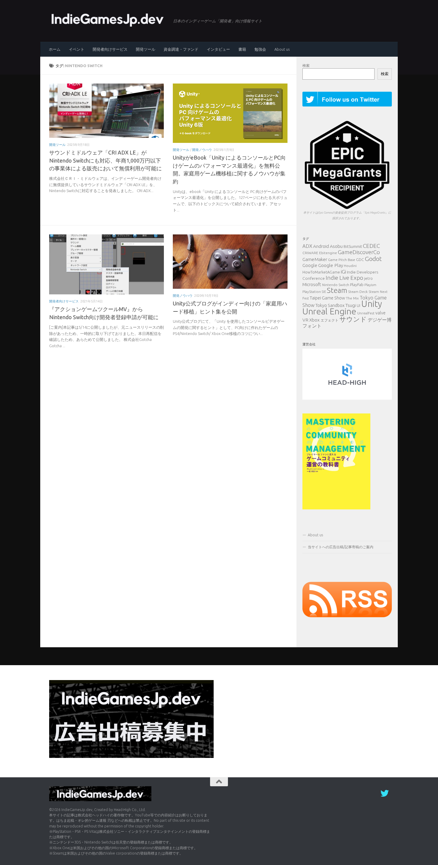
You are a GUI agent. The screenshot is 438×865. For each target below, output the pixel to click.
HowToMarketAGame (321, 272)
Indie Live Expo (344, 277)
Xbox (314, 319)
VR (305, 319)
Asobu (336, 246)
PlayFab (357, 284)
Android (321, 246)
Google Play (330, 265)
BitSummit (353, 246)
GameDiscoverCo (359, 252)
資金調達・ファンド (181, 49)
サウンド (353, 319)
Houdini (350, 266)
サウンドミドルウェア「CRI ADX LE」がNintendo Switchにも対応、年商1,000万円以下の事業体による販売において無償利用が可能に (105, 160)
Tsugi (350, 305)
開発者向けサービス (110, 49)
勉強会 (260, 49)
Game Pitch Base (341, 260)
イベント (76, 49)
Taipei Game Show (327, 298)
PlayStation (311, 292)
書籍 (242, 49)
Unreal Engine (329, 311)
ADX (307, 246)
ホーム (54, 49)
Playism (370, 285)
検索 (306, 65)
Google (309, 265)
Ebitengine (328, 253)
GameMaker (314, 259)
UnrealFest (366, 313)
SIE (324, 292)
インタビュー (218, 49)
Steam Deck (358, 292)
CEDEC (371, 245)
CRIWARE (310, 253)
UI (358, 305)
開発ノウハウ (202, 150)
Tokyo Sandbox (330, 305)
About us (282, 49)
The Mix (352, 298)
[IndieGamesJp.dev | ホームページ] (108, 19)
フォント (311, 325)
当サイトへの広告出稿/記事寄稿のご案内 (340, 547)
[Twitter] (384, 793)
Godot (373, 258)
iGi (343, 271)
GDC (360, 259)
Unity (371, 304)
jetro (368, 278)
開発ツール (145, 49)
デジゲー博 (380, 319)
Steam (337, 290)
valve (380, 313)
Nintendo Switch (335, 285)
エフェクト (329, 320)
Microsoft (311, 284)
